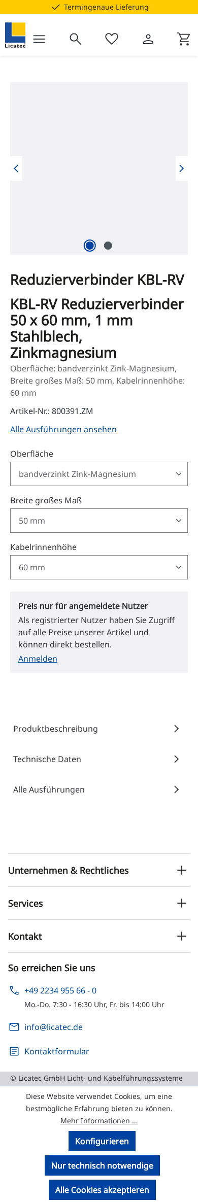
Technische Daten (99, 759)
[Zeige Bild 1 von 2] (90, 246)
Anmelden (37, 658)
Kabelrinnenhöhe (43, 547)
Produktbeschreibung (99, 728)
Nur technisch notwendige (102, 1165)
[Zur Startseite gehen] (15, 35)
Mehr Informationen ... (99, 1120)
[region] (99, 168)
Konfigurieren (102, 1141)
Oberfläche (31, 453)
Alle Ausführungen (99, 789)
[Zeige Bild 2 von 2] (108, 246)
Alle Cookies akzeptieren (102, 1189)
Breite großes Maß (46, 500)
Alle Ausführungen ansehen (63, 429)
